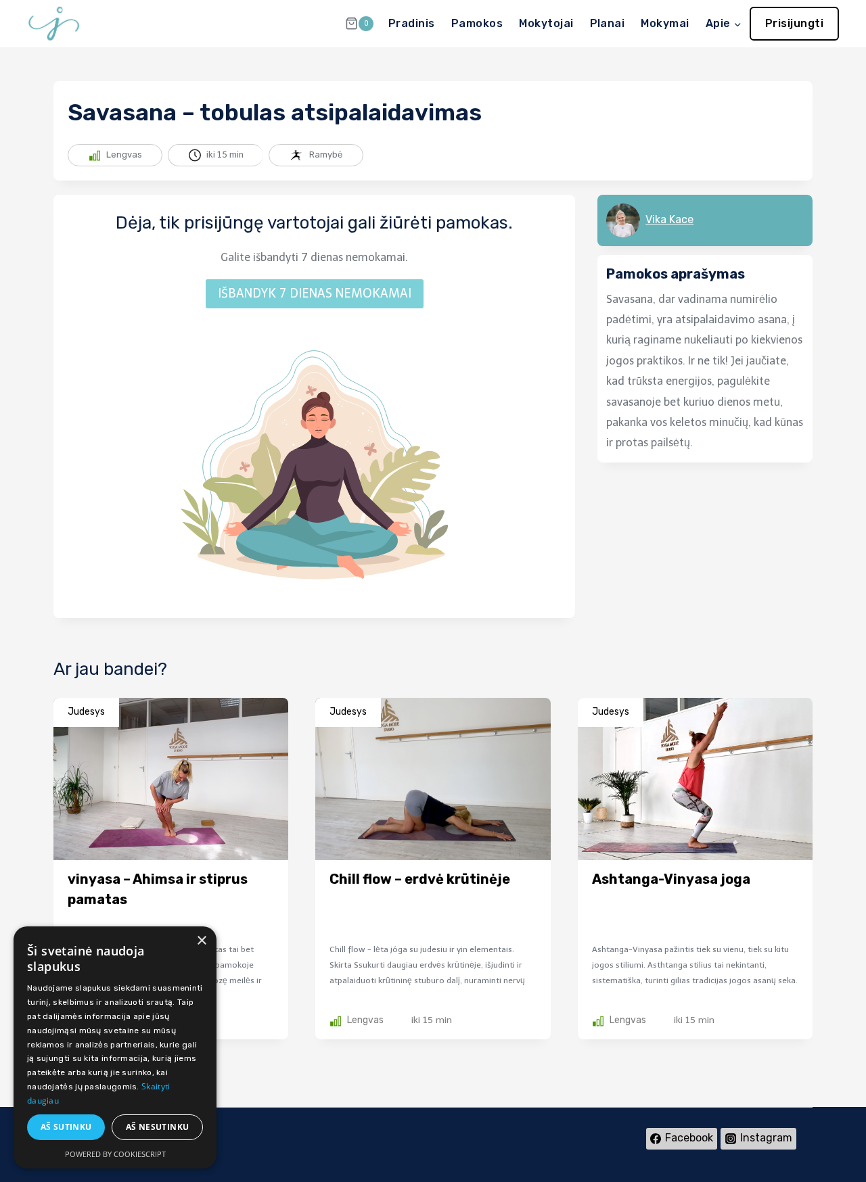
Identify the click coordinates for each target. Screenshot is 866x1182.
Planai (607, 23)
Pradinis (411, 23)
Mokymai (665, 23)
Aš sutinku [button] (66, 1127)
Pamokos (477, 23)
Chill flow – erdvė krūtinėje (419, 879)
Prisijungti (794, 23)
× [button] (201, 941)
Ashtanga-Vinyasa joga (671, 879)
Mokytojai (546, 23)
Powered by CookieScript (115, 1154)
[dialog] (115, 1047)
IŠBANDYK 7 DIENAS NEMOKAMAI (314, 293)
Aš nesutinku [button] (157, 1127)
